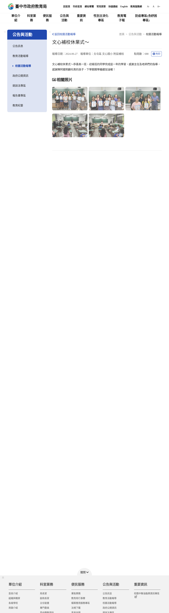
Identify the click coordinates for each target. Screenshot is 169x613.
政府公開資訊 (20, 75)
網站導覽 (89, 6)
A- (148, 6)
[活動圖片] (69, 98)
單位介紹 (15, 18)
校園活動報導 (23, 65)
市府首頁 (77, 6)
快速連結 (113, 6)
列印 (158, 54)
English (124, 6)
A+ (158, 6)
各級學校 (13, 603)
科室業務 (31, 18)
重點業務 (76, 593)
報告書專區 (19, 95)
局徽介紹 (13, 608)
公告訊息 (18, 46)
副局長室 (44, 598)
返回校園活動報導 (65, 34)
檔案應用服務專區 (80, 603)
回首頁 (66, 6)
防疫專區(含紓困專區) (146, 18)
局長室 (43, 593)
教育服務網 (136, 6)
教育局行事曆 (78, 598)
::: (5, 31)
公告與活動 (64, 18)
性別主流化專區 (101, 18)
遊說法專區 (19, 85)
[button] (84, 571)
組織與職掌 (14, 598)
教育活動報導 (20, 56)
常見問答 (101, 6)
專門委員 (44, 608)
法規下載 (76, 608)
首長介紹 (13, 593)
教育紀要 (18, 105)
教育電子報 (121, 18)
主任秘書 (44, 603)
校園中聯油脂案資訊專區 (146, 593)
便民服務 (47, 18)
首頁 (121, 34)
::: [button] (3, 577)
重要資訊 (81, 18)
